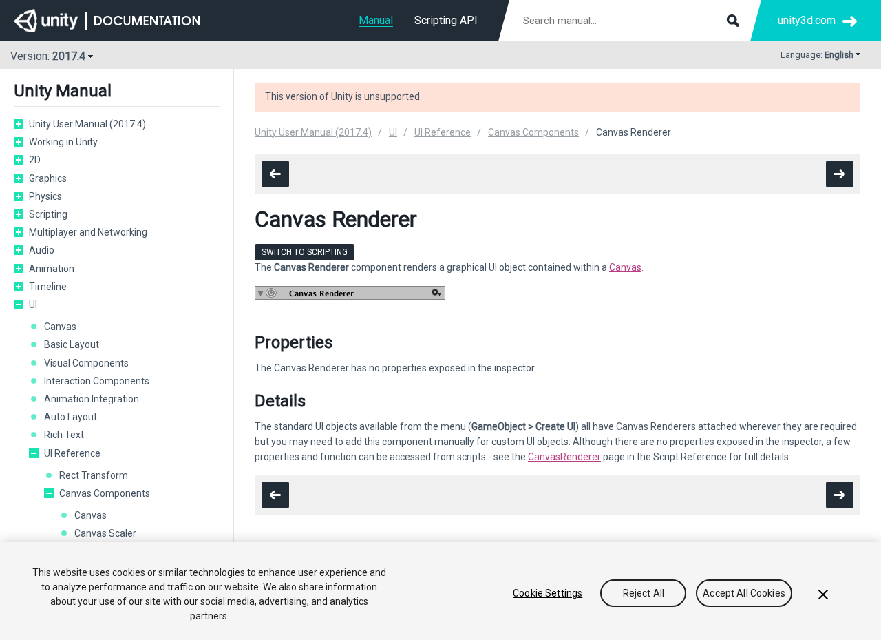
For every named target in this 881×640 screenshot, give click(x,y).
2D (35, 159)
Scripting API (446, 20)
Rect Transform (93, 475)
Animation (51, 268)
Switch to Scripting (305, 252)
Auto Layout (70, 416)
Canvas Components (104, 493)
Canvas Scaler (105, 533)
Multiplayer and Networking (88, 232)
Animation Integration (91, 398)
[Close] (823, 594)
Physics (45, 196)
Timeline (48, 286)
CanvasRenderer (564, 456)
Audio (41, 250)
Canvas (60, 326)
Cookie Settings (547, 593)
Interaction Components (96, 380)
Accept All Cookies (744, 593)
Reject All (643, 593)
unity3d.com (807, 20)
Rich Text (64, 434)
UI (33, 304)
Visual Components (86, 363)
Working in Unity (63, 141)
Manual (376, 20)
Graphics (48, 178)
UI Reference (72, 453)
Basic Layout (71, 344)
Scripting (48, 214)
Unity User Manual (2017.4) (87, 124)
